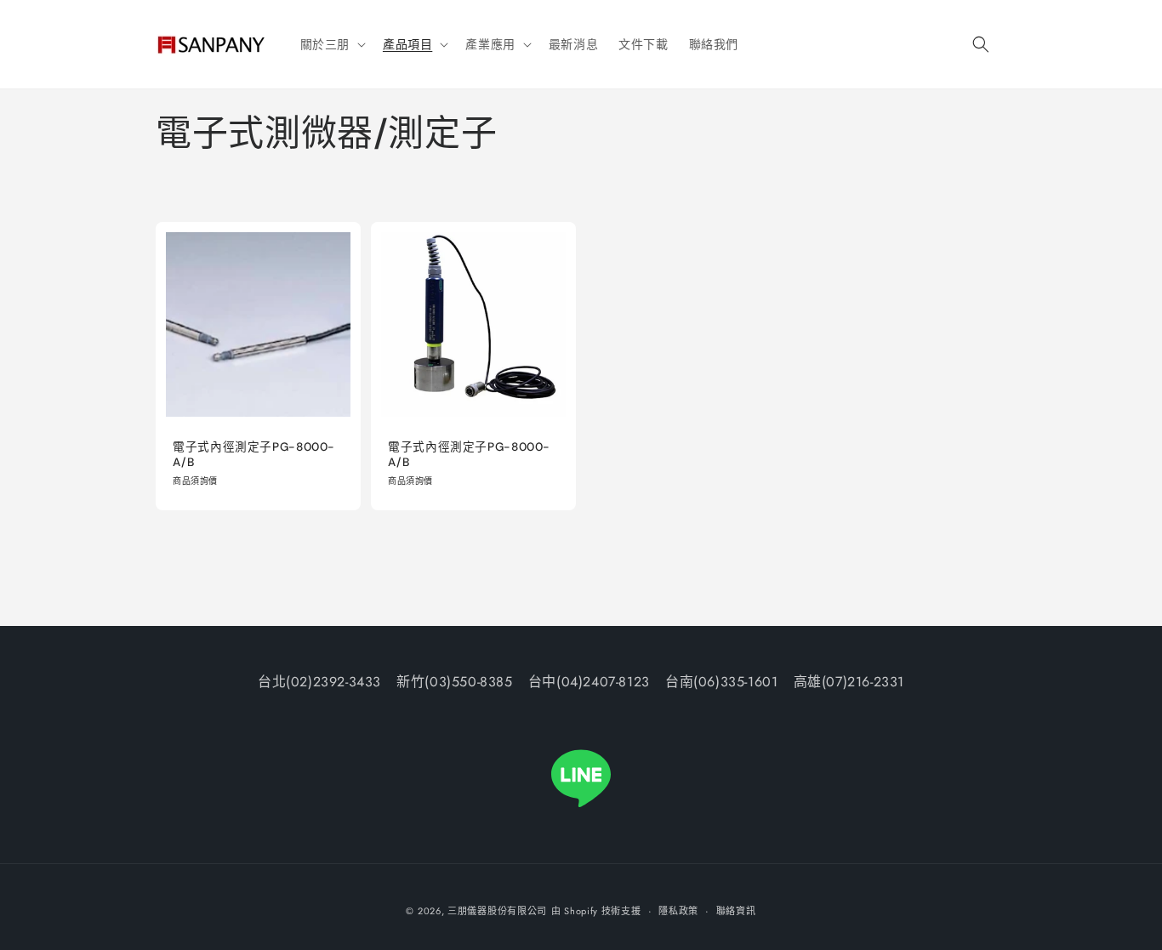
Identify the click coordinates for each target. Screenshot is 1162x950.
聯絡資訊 (736, 911)
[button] (331, 44)
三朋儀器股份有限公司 (497, 911)
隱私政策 (678, 911)
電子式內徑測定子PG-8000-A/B (254, 454)
